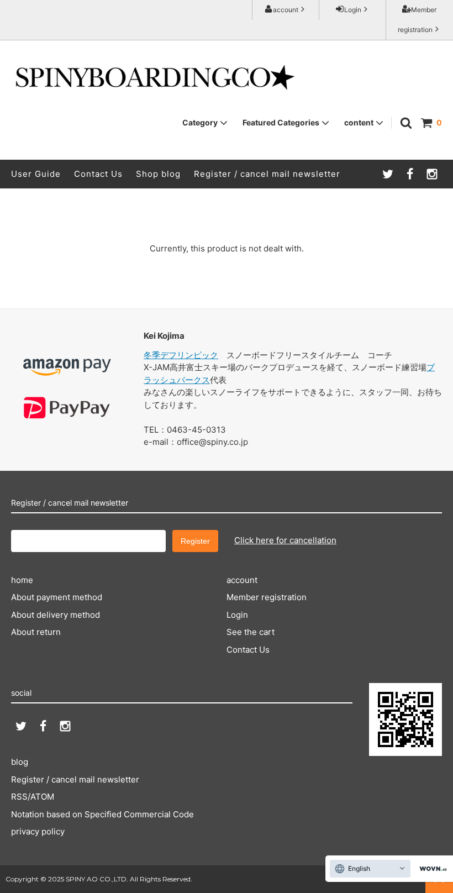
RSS (19, 796)
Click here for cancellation (285, 540)
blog (19, 762)
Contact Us (98, 174)
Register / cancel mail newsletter (267, 174)
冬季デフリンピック (181, 355)
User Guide (36, 174)
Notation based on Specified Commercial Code (102, 814)
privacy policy (38, 831)
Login (352, 10)
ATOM (42, 796)
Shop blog (158, 174)
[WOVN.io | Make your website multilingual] (431, 868)
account (285, 10)
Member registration (417, 20)
